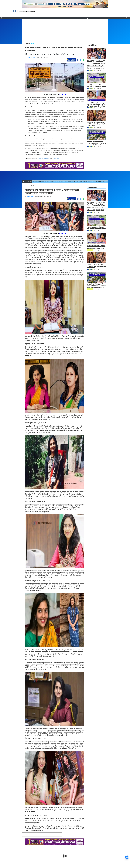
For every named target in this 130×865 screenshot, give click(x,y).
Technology (85, 18)
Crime (71, 18)
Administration (49, 18)
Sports (65, 18)
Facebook (40, 158)
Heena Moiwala (31, 57)
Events (93, 18)
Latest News (92, 45)
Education (58, 18)
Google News (55, 158)
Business (77, 18)
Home (27, 43)
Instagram (46, 158)
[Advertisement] (65, 29)
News (35, 18)
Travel (41, 18)
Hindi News (33, 186)
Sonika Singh (30, 196)
